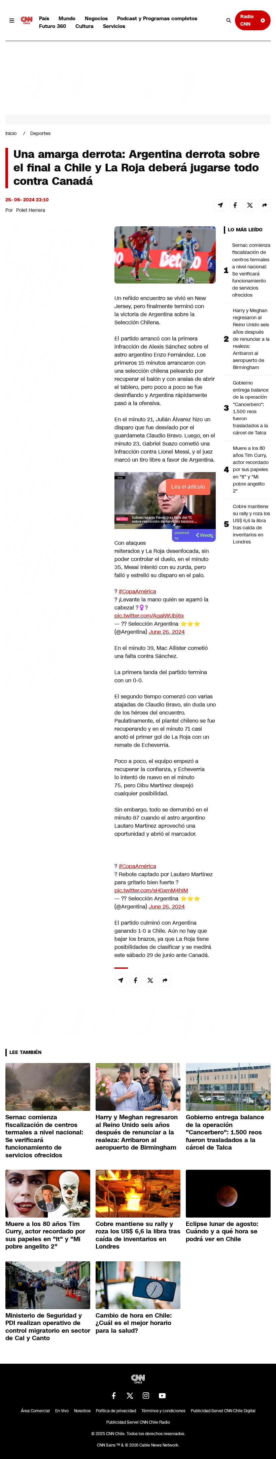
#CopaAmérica (137, 591)
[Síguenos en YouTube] (162, 1395)
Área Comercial (35, 1411)
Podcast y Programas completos (157, 18)
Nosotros (82, 1411)
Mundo (67, 18)
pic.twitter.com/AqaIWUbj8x (149, 616)
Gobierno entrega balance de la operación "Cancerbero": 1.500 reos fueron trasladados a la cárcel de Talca (251, 407)
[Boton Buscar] (229, 20)
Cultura (84, 26)
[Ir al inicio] (26, 20)
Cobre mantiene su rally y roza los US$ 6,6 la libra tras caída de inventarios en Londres (251, 524)
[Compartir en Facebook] (235, 205)
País (44, 18)
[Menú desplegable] (11, 20)
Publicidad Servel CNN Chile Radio (138, 1422)
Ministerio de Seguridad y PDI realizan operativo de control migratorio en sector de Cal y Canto (47, 1327)
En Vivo (62, 1411)
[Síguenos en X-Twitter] (130, 1395)
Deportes (40, 133)
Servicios (114, 26)
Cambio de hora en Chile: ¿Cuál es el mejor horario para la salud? (134, 1323)
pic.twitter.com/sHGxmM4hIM (151, 890)
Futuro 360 (52, 26)
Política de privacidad (116, 1411)
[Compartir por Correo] (220, 205)
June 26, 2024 (167, 632)
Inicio (10, 133)
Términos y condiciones (163, 1411)
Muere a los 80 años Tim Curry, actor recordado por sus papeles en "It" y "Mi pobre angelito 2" (251, 469)
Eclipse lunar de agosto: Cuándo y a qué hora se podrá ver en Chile (222, 1232)
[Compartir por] (264, 205)
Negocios (96, 18)
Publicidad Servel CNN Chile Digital (223, 1411)
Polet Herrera (30, 210)
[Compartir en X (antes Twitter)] (250, 205)
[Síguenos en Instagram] (146, 1395)
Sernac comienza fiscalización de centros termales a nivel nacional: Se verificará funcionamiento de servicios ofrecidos (251, 270)
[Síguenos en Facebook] (113, 1395)
